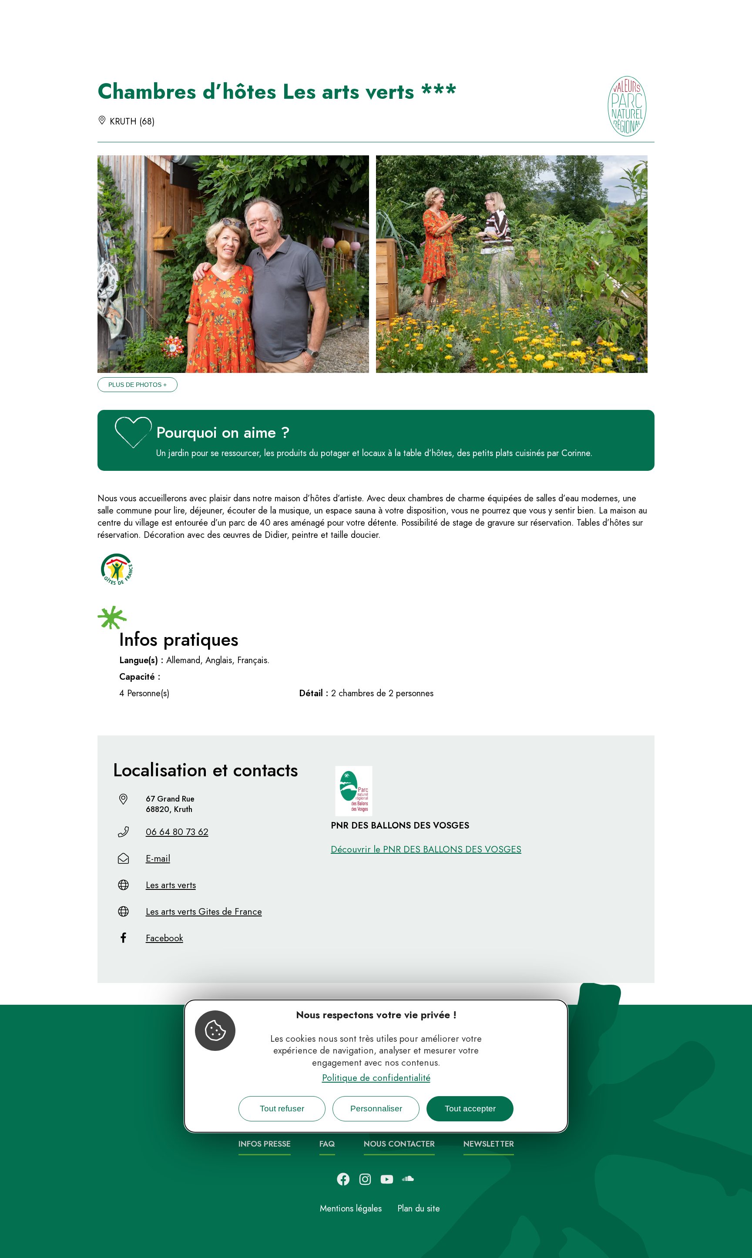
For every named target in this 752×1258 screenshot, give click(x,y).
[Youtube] (386, 1179)
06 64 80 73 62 (177, 832)
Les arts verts (171, 885)
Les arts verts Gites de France (204, 911)
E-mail (158, 858)
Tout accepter (470, 1109)
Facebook (164, 938)
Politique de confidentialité (376, 1078)
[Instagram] (365, 1179)
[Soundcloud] (408, 1179)
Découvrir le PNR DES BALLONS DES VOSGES (426, 849)
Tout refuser (282, 1109)
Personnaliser (376, 1109)
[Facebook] (343, 1179)
